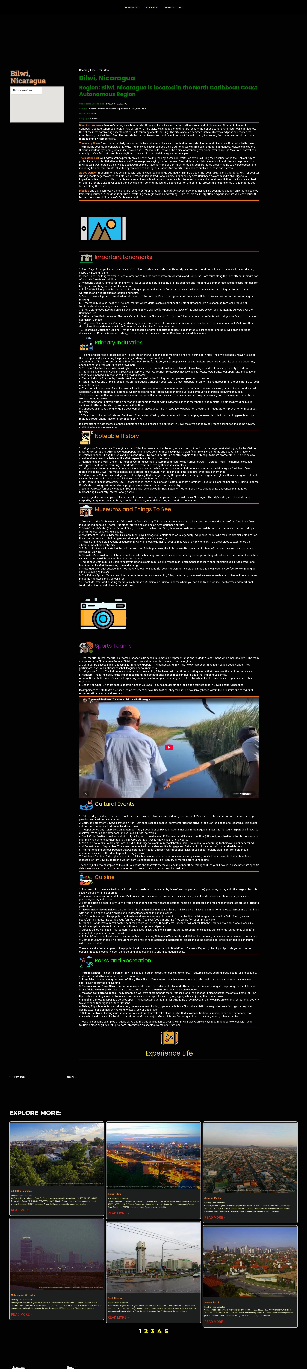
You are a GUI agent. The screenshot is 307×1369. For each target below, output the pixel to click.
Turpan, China (114, 1194)
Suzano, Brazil (211, 1302)
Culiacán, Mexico (212, 1198)
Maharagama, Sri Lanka (23, 1295)
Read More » (21, 1210)
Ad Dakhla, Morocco (21, 1191)
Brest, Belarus (115, 1298)
